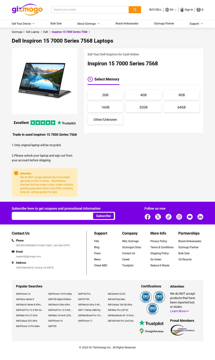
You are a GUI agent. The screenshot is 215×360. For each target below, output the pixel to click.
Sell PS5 (52, 326)
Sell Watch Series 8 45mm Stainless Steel (29, 304)
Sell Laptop (33, 32)
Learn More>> (179, 311)
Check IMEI (100, 265)
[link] (17, 32)
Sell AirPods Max (116, 299)
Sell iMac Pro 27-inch (26, 315)
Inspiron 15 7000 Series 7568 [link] (70, 32)
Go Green (155, 259)
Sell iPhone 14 (23, 293)
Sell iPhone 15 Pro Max (28, 326)
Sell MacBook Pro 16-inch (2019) (90, 315)
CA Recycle (184, 259)
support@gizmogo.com (28, 256)
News (97, 259)
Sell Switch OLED (116, 293)
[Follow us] (147, 217)
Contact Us (128, 253)
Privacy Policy (158, 241)
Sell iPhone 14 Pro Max (60, 293)
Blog (96, 247)
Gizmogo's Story (131, 247)
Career (126, 259)
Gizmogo (17, 32)
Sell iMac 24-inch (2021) (60, 315)
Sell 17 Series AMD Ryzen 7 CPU (90, 310)
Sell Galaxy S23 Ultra (26, 320)
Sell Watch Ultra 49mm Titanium (60, 304)
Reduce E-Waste (159, 265)
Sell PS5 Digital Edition (59, 299)
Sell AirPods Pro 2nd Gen (121, 320)
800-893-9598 (23, 245)
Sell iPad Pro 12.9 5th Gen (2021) (29, 310)
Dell (46, 32)
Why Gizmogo (130, 241)
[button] (171, 10)
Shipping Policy (159, 253)
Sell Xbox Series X (25, 299)
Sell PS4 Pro (84, 293)
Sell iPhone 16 (55, 320)
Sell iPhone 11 (85, 320)
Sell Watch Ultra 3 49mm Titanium (90, 304)
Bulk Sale (56, 23)
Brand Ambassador (127, 23)
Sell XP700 (83, 299)
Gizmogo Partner (164, 23)
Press (97, 253)
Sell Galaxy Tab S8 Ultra (120, 304)
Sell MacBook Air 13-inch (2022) (121, 315)
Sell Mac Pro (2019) (118, 310)
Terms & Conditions (162, 247)
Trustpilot (127, 265)
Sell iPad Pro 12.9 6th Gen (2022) (60, 310)
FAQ (96, 241)
